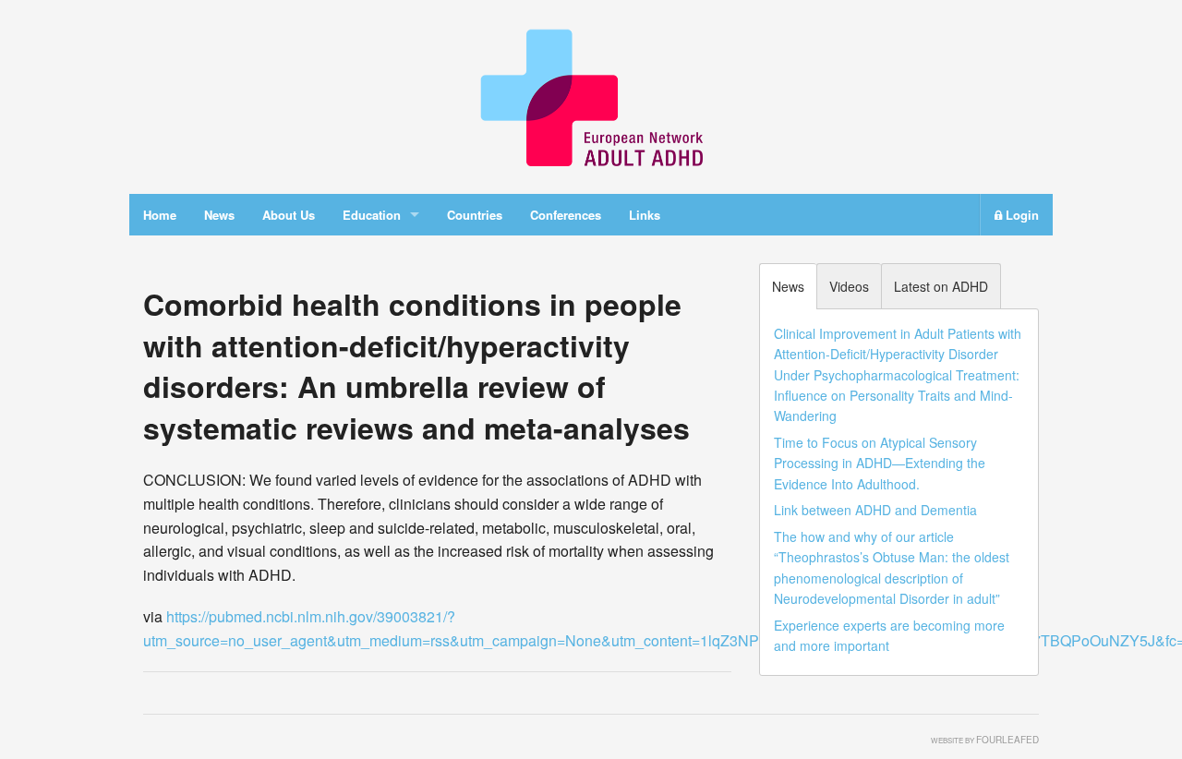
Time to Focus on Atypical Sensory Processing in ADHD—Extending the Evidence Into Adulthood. (879, 463)
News (219, 214)
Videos (849, 286)
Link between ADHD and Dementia (875, 509)
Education (372, 214)
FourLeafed (1007, 739)
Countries (474, 214)
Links (644, 214)
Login (1020, 214)
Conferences (565, 214)
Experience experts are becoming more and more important (889, 635)
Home (159, 214)
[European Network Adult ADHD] (591, 94)
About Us (288, 214)
